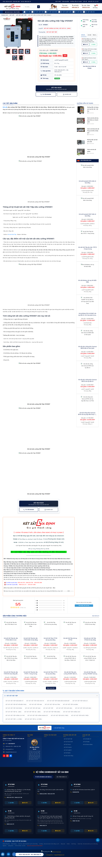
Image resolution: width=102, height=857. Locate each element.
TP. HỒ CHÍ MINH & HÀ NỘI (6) (43, 777)
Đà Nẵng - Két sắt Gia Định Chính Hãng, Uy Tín (49, 843)
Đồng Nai (63, 843)
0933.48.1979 (64, 7)
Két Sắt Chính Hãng (68, 755)
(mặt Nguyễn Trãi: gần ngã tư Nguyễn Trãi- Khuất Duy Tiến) (46, 545)
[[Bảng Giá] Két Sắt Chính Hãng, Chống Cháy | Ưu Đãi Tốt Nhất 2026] (12, 6)
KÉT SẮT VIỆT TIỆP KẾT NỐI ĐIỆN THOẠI (16, 704)
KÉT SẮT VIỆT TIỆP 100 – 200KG (32, 711)
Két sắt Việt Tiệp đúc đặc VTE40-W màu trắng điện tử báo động (11, 673)
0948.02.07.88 (86, 7)
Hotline (93, 44)
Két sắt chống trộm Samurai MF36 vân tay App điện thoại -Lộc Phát (87, 414)
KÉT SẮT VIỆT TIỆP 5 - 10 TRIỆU (14, 719)
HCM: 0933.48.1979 (59, 70)
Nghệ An (4, 845)
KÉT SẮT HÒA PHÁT (68, 741)
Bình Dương (14, 843)
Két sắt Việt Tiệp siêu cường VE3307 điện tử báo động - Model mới (70, 673)
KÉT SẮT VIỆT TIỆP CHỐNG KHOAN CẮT (38, 715)
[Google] (7, 755)
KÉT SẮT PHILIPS (68, 747)
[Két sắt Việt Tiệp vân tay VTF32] (70, 628)
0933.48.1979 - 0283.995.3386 (13, 1)
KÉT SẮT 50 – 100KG (65, 28)
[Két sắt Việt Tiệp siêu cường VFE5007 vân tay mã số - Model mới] (90, 662)
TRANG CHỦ (4, 15)
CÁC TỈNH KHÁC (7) (61, 777)
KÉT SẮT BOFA (67, 753)
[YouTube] (4, 755)
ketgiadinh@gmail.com (11, 752)
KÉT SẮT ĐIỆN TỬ (87, 739)
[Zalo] (10, 755)
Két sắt (5, 107)
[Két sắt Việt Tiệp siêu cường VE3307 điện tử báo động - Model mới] (70, 662)
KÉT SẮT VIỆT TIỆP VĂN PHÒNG (14, 708)
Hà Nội (15, 542)
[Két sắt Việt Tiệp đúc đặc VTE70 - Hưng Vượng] (30, 662)
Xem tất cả (95, 616)
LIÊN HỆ (85, 1)
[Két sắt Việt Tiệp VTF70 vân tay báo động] (50, 662)
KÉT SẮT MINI (78, 12)
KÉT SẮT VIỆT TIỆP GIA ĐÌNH (70, 704)
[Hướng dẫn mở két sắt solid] (81, 142)
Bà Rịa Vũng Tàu (6, 843)
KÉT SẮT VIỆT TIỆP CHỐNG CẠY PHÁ (15, 715)
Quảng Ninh (10, 845)
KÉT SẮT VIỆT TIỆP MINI (35, 704)
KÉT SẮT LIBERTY (68, 750)
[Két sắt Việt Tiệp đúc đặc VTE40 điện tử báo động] (30, 628)
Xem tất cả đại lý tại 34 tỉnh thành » (35, 845)
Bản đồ (86, 44)
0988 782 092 (76, 821)
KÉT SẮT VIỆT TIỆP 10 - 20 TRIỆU (33, 719)
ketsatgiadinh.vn (10, 749)
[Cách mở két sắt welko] (81, 152)
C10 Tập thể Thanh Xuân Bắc (23, 545)
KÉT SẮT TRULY (67, 744)
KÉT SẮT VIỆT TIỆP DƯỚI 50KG (83, 708)
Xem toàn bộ (50, 688)
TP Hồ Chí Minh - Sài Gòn (20, 845)
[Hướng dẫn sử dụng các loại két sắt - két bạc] (81, 110)
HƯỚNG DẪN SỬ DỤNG (76, 1)
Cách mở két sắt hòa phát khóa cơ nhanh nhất (92, 119)
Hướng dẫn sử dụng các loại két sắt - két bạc (92, 109)
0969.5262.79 (28, 1)
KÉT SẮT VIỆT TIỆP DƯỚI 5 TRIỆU (80, 715)
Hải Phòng (73, 843)
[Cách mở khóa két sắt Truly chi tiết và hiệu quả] (81, 129)
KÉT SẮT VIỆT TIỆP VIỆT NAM (32, 708)
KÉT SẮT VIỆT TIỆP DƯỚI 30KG (64, 708)
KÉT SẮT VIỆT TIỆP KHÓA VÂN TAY (35, 700)
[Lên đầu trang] (98, 840)
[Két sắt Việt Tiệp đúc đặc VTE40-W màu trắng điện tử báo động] (11, 662)
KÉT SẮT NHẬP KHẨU (66, 12)
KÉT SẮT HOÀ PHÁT (52, 12)
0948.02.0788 (43, 793)
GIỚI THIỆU (58, 1)
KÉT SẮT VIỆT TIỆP (39, 12)
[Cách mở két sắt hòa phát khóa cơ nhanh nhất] (81, 121)
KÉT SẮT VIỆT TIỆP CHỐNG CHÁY (71, 711)
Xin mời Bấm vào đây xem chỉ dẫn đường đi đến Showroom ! (39, 552)
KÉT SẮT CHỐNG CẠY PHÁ (51, 28)
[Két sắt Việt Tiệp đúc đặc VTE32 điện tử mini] (11, 628)
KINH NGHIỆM (65, 1)
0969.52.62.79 (10, 824)
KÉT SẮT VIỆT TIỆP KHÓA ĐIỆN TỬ (14, 700)
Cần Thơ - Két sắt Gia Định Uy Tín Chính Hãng (28, 843)
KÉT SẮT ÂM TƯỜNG (88, 744)
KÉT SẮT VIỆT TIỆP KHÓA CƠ (80, 700)
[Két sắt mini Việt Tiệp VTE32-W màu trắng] (90, 628)
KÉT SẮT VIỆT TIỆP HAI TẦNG (52, 704)
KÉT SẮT (28, 12)
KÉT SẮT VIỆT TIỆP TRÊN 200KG (52, 711)
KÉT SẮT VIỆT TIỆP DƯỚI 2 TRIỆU (59, 715)
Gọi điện (12, 802)
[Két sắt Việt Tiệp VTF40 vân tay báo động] (50, 628)
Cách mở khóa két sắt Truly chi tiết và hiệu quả (93, 130)
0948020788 (76, 792)
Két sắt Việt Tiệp (12, 234)
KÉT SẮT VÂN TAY (90, 12)
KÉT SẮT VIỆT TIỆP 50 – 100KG (13, 711)
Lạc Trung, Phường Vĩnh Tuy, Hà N (39, 548)
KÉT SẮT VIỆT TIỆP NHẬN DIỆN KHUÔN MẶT (58, 700)
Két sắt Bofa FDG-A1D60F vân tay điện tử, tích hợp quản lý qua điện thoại (87, 315)
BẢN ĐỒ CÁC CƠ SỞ (93, 1)
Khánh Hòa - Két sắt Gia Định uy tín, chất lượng (88, 843)
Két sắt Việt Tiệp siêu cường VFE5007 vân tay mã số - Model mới (90, 673)
